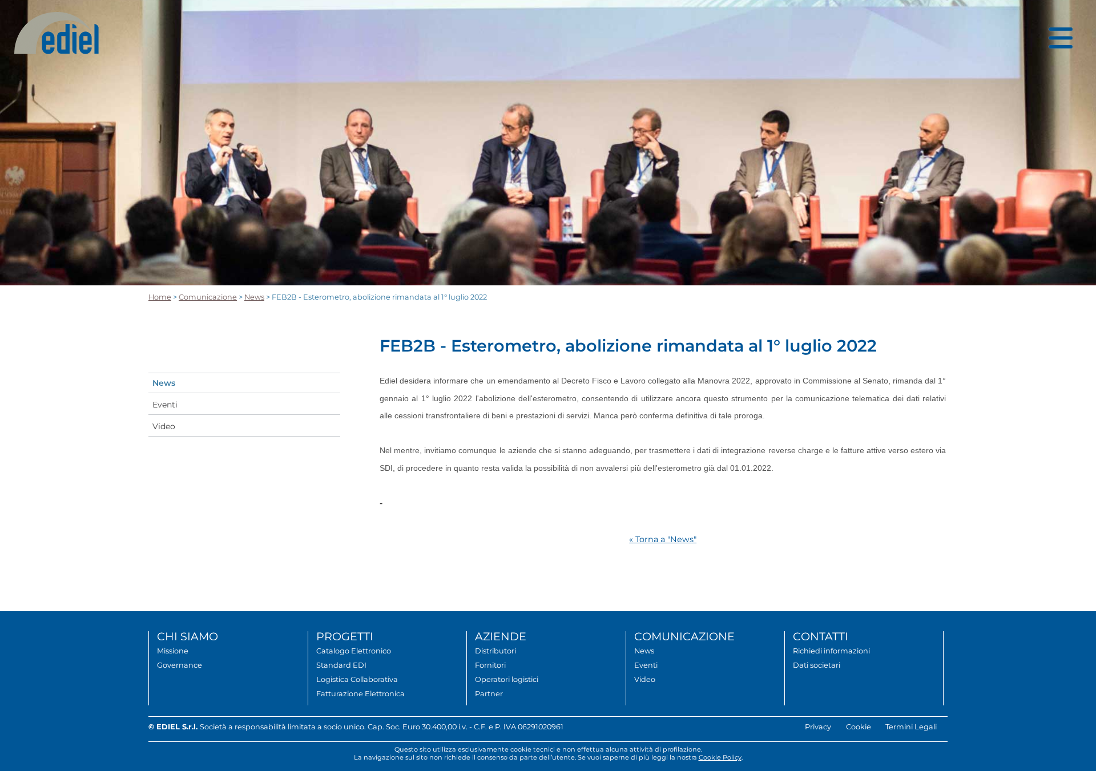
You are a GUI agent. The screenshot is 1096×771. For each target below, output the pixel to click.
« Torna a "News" (662, 539)
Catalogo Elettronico (353, 651)
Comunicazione (208, 297)
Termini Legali (911, 726)
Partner (489, 693)
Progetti (344, 636)
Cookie (858, 726)
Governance (179, 665)
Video (163, 426)
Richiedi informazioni (831, 651)
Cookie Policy (720, 757)
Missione (172, 651)
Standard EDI (341, 665)
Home (159, 297)
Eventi (165, 404)
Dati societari (816, 665)
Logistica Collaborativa (357, 679)
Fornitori (490, 665)
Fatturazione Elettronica (360, 693)
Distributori (495, 651)
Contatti (820, 636)
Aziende (500, 636)
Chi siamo (187, 636)
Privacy (818, 726)
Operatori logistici (506, 679)
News (254, 297)
